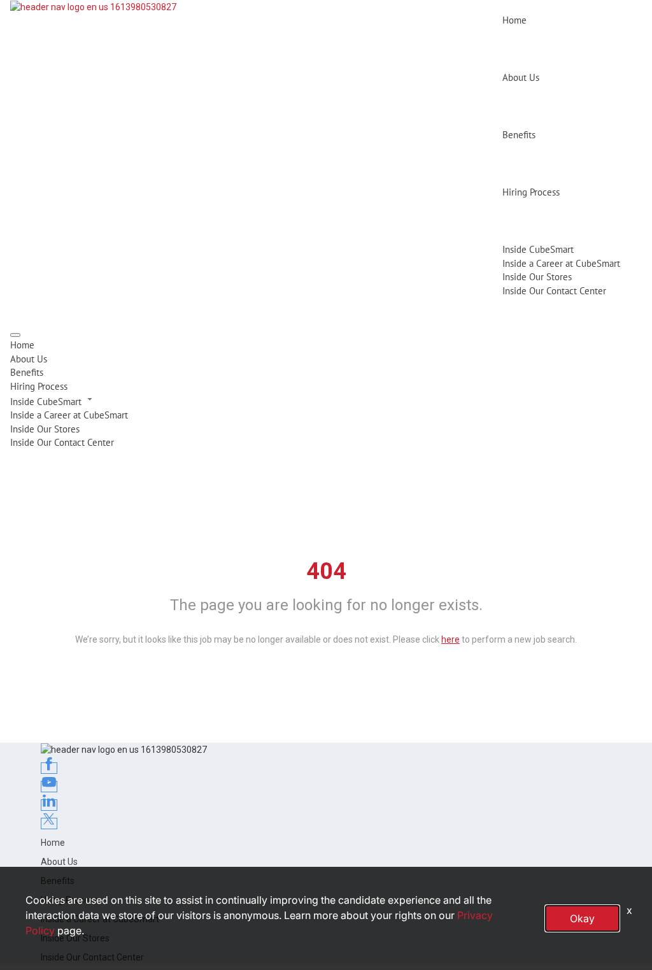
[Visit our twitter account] (49, 823)
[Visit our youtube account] (49, 786)
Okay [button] (582, 918)
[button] (326, 400)
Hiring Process (531, 192)
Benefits (518, 135)
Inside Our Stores (537, 277)
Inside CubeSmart (538, 249)
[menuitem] (326, 345)
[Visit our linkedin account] (49, 805)
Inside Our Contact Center (554, 291)
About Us (520, 77)
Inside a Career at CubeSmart (561, 263)
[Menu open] (15, 335)
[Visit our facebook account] (49, 768)
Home (514, 20)
